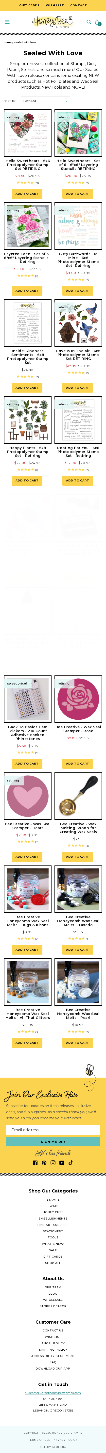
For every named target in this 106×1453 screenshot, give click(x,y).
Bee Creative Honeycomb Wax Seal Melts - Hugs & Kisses (28, 921)
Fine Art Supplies (53, 1225)
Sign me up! (53, 1142)
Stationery (53, 1231)
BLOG (53, 1293)
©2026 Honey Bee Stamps (62, 1432)
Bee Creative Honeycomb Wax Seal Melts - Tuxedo (78, 921)
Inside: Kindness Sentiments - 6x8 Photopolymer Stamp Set (28, 357)
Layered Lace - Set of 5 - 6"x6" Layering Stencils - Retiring (28, 258)
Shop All (53, 1263)
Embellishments (53, 1218)
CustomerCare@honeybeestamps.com (53, 1393)
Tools (53, 1237)
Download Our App (53, 1368)
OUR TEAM (53, 1287)
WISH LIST (53, 1337)
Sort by (10, 101)
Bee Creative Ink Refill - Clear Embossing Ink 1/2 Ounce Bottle (28, 643)
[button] (89, 22)
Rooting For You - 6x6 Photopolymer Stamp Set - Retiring (78, 452)
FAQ (53, 1362)
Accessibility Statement (53, 1356)
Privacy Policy (65, 1439)
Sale (53, 1250)
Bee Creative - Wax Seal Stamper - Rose (78, 729)
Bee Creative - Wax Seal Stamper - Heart (28, 826)
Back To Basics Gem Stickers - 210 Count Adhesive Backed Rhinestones (27, 733)
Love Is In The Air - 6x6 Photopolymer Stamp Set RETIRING (78, 355)
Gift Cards (53, 1256)
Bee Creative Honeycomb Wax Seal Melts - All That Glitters (27, 1014)
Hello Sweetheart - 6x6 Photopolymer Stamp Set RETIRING (28, 165)
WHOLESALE (53, 1300)
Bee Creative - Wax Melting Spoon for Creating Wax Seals (78, 828)
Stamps (53, 1199)
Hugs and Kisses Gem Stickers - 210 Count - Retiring (78, 643)
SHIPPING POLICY (53, 1349)
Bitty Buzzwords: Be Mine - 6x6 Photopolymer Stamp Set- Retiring (78, 260)
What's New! (53, 1244)
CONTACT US (53, 1330)
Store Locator (53, 1306)
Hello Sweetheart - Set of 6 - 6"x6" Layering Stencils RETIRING (78, 165)
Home (8, 42)
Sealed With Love (25, 42)
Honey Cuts (53, 1212)
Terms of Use (39, 1439)
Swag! (53, 1206)
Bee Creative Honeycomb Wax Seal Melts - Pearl (78, 1014)
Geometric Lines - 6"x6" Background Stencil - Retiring (28, 550)
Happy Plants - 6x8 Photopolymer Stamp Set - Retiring (28, 452)
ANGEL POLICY (53, 1343)
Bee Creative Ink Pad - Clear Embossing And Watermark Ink (78, 550)
